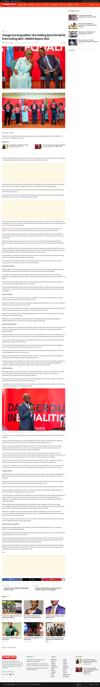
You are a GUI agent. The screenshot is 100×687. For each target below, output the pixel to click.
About (84, 1)
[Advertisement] (33, 20)
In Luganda (54, 4)
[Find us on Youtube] (6, 1)
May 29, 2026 (27, 619)
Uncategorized (66, 674)
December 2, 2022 (19, 42)
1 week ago (81, 18)
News (25, 3)
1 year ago (81, 43)
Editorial (53, 663)
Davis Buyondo (9, 42)
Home (20, 4)
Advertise (88, 1)
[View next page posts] (35, 153)
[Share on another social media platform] (63, 579)
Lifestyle (53, 670)
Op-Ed (76, 4)
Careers (92, 1)
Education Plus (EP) (11, 228)
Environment (54, 667)
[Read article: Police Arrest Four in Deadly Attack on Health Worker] (33, 629)
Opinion (53, 676)
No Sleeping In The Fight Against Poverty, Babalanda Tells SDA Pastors (19, 145)
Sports (38, 4)
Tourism (65, 672)
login (6, 647)
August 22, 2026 (13, 148)
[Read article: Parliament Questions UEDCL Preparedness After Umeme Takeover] (73, 18)
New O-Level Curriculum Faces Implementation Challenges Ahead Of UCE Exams (87, 25)
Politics (65, 661)
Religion (65, 665)
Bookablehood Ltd (36, 684)
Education (46, 4)
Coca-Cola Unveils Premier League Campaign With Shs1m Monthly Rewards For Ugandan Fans (53, 145)
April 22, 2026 (27, 641)
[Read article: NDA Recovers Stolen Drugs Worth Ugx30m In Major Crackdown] (73, 34)
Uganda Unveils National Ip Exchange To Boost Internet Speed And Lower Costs (55, 639)
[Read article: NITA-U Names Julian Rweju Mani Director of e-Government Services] (33, 607)
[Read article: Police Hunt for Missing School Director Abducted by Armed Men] (12, 607)
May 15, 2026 (5, 641)
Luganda (53, 672)
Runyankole (66, 667)
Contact (96, 1)
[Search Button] (97, 4)
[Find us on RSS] (8, 1)
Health (52, 669)
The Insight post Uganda (10, 684)
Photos (65, 659)
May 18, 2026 (49, 619)
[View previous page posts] (32, 153)
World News (66, 676)
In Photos (62, 4)
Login (92, 4)
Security (65, 669)
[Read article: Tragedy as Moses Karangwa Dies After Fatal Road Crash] (55, 607)
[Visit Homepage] (9, 5)
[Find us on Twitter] (4, 1)
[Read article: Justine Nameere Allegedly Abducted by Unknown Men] (12, 629)
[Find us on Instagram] (7, 674)
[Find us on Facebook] (2, 1)
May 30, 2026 (5, 619)
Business (31, 4)
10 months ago (82, 35)
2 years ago (81, 28)
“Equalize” (6, 297)
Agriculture (54, 659)
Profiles (69, 4)
